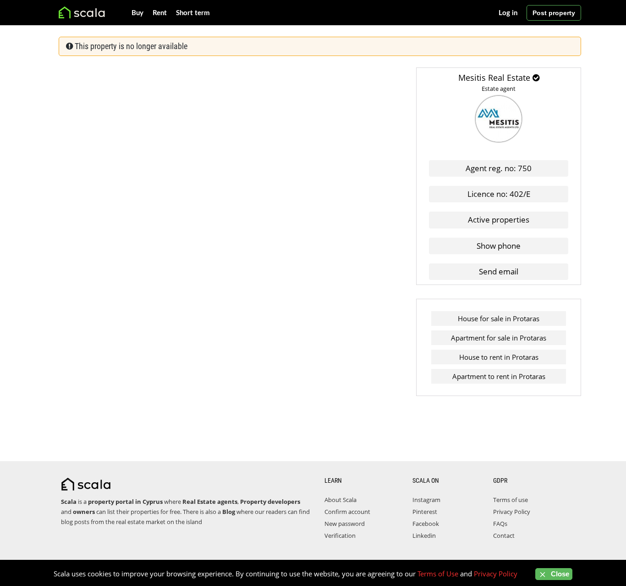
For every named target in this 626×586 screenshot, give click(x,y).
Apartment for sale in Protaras (498, 337)
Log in (508, 13)
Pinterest (424, 512)
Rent (160, 13)
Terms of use (510, 500)
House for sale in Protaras (498, 318)
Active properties (498, 219)
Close (559, 574)
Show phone (499, 245)
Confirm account (347, 512)
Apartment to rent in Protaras (498, 376)
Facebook (425, 523)
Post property (554, 13)
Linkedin (424, 535)
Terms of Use (437, 573)
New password (344, 523)
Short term (193, 13)
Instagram (426, 500)
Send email (498, 271)
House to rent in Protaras (498, 357)
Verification (340, 535)
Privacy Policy (511, 512)
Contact (504, 535)
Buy (137, 13)
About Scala (340, 500)
